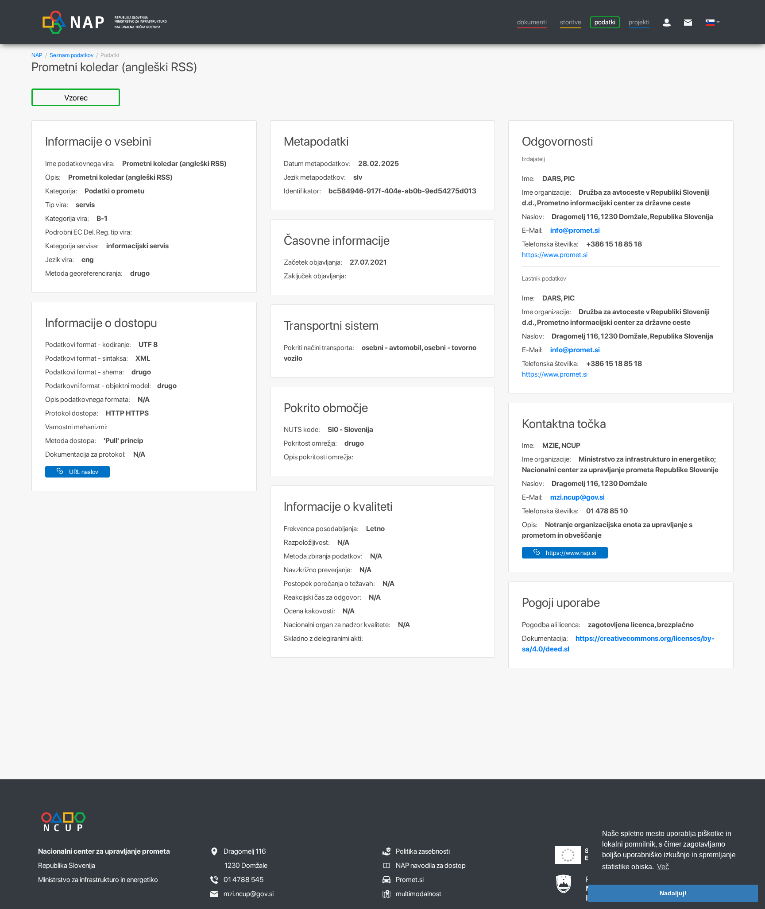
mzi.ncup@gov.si (577, 497)
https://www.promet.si (554, 254)
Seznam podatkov (71, 55)
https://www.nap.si (571, 552)
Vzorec (76, 97)
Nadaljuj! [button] (673, 893)
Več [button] (663, 866)
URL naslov (83, 471)
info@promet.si (575, 230)
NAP (36, 55)
